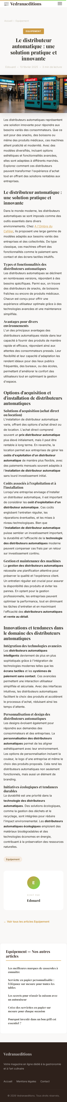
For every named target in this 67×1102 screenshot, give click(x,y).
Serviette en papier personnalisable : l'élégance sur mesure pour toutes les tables (31, 983)
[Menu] (59, 3)
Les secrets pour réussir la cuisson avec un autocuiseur (32, 997)
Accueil (8, 20)
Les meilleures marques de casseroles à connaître (33, 970)
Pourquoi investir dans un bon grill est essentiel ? (32, 1021)
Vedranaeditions (22, 3)
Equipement (22, 20)
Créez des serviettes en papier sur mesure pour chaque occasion (29, 1009)
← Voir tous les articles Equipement (26, 921)
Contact (45, 1081)
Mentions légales (26, 1081)
